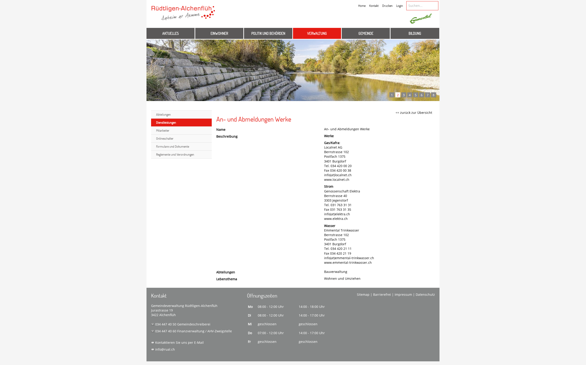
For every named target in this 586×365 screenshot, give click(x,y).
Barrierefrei (382, 294)
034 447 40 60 (165, 331)
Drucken (387, 5)
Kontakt (374, 5)
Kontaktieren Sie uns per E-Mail (179, 342)
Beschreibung (227, 136)
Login (399, 5)
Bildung (415, 33)
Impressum (403, 294)
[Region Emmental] (420, 18)
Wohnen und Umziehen (342, 278)
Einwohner (219, 33)
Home (362, 5)
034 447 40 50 (165, 324)
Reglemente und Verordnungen (175, 154)
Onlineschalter (165, 138)
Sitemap (363, 294)
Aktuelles (170, 33)
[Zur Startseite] (183, 15)
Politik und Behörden (268, 33)
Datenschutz (425, 294)
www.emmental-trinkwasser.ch (348, 262)
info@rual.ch (165, 349)
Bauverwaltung (335, 271)
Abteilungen (163, 114)
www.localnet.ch (336, 179)
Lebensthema (226, 279)
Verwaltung (317, 33)
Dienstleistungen (166, 122)
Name (220, 129)
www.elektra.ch (336, 218)
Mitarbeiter (162, 130)
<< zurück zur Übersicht (414, 112)
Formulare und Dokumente (172, 146)
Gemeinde (365, 33)
